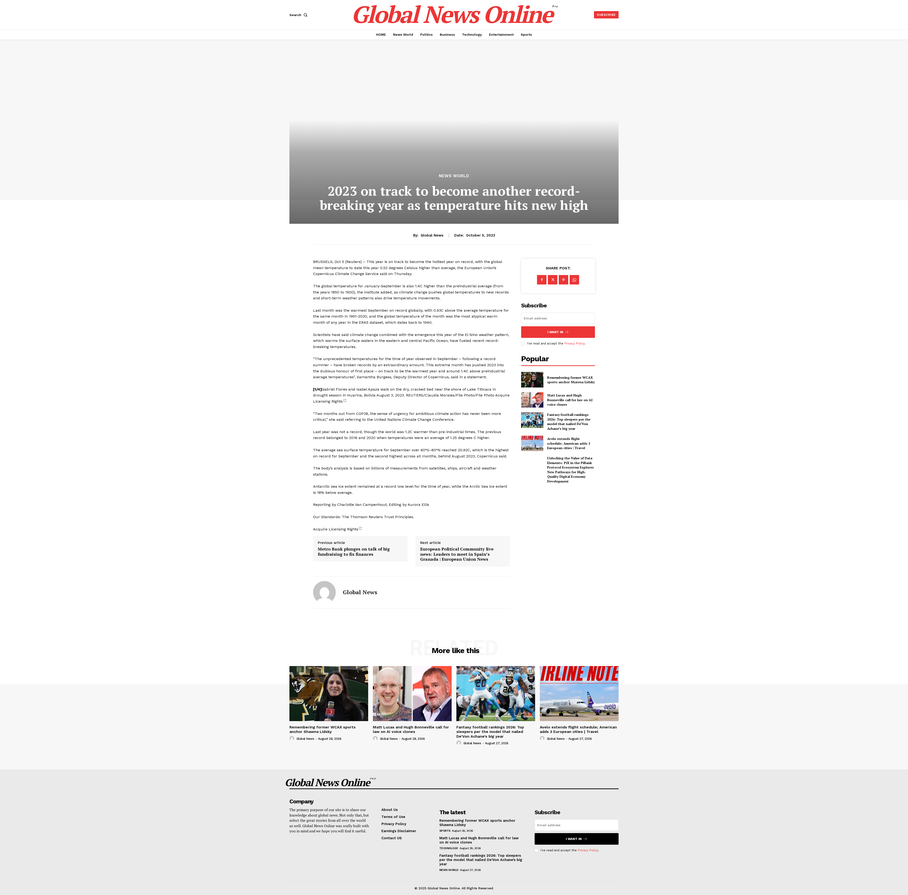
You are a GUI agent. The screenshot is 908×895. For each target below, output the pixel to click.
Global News (432, 235)
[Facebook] (541, 279)
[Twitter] (552, 279)
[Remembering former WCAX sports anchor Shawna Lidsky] (532, 379)
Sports (444, 830)
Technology (448, 848)
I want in (555, 332)
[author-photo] (292, 738)
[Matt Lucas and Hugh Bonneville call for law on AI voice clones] (532, 400)
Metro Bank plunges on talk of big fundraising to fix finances (354, 551)
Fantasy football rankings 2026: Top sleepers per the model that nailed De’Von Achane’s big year (568, 421)
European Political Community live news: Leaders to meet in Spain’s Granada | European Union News (456, 554)
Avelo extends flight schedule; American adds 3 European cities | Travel (568, 443)
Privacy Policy (574, 343)
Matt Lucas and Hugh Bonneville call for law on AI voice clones (570, 400)
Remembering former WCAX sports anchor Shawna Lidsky (571, 379)
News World (454, 176)
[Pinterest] (563, 279)
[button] (299, 15)
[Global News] (324, 592)
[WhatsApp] (574, 279)
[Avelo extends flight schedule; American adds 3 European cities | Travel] (532, 443)
